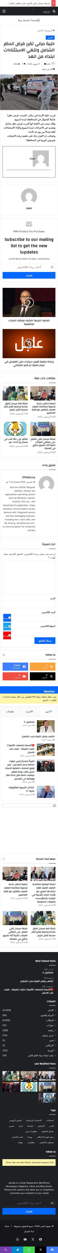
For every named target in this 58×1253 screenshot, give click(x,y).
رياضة (51, 1030)
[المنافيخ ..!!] (46, 726)
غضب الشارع (17, 1137)
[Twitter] (7, 626)
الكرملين (41, 1126)
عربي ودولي (48, 1035)
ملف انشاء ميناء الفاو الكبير (41, 1055)
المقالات (50, 1020)
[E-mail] (49, 175)
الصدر (51, 1126)
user (48, 64)
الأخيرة (29, 711)
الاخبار (40, 30)
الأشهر (48, 711)
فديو (52, 1040)
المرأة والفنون (47, 1015)
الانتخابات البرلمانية (34, 1120)
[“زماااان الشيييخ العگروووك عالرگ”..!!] (46, 792)
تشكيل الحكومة (47, 1131)
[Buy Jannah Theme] (29, 20)
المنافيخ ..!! (29, 722)
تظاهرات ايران (31, 1131)
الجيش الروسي (15, 1120)
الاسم (52, 598)
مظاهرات (31, 1142)
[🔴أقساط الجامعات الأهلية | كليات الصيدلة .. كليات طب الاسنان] (46, 750)
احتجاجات (50, 1120)
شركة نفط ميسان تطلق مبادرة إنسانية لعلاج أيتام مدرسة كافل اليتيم (16, 406)
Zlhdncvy (28, 477)
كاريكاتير (50, 1045)
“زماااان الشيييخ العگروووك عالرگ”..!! (21, 789)
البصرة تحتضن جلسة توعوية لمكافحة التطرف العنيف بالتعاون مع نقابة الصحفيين (43, 408)
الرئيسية (49, 30)
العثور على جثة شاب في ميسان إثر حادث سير (29, 3)
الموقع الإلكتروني (47, 626)
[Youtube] (7, 635)
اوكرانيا (30, 1126)
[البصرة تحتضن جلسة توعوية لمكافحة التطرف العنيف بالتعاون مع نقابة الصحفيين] (42, 393)
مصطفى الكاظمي (46, 1142)
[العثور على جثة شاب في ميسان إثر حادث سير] (15, 429)
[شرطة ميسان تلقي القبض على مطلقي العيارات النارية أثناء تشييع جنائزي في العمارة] (42, 429)
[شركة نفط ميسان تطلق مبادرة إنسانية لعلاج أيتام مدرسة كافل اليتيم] (15, 393)
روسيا (30, 1137)
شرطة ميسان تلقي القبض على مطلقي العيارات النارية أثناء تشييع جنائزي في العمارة (42, 443)
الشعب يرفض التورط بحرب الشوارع (38, 736)
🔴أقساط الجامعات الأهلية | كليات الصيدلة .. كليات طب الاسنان (20, 748)
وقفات (20, 1142)
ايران (21, 1126)
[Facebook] (7, 618)
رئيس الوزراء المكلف (45, 1137)
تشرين (11, 1126)
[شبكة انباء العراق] (37, 11)
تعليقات (10, 711)
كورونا (51, 1050)
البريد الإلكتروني (48, 612)
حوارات (50, 1025)
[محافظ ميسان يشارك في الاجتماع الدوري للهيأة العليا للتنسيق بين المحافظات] (10, 1087)
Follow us (51, 1152)
